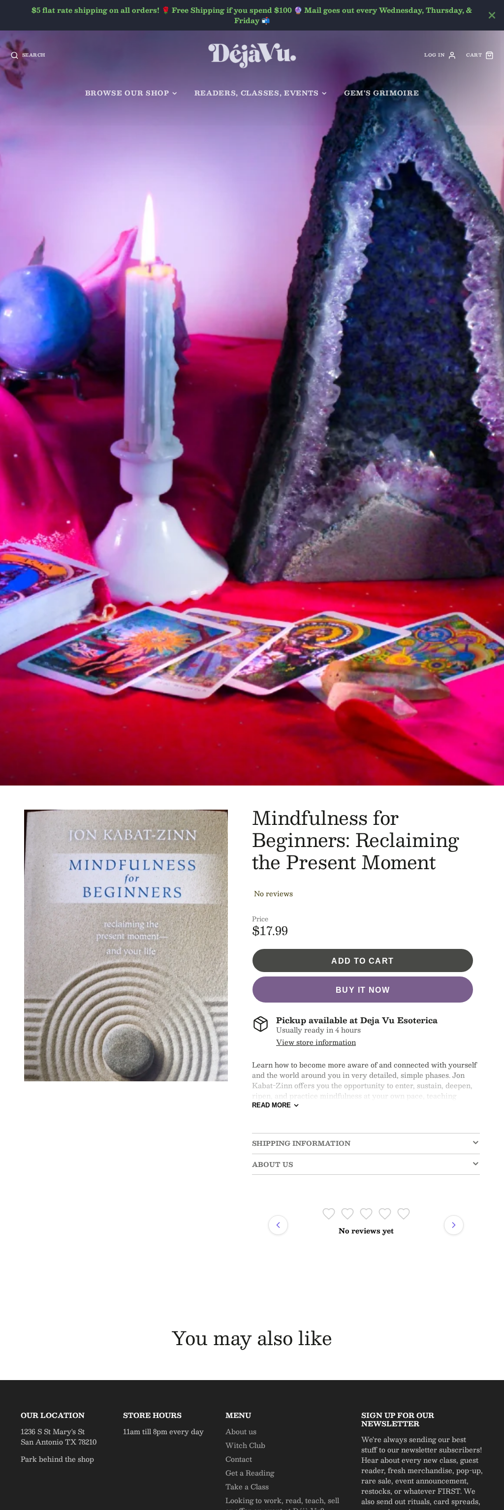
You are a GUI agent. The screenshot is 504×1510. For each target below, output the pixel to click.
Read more (271, 1105)
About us (240, 1431)
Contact (238, 1459)
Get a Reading (249, 1473)
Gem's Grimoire (381, 92)
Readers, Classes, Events (256, 92)
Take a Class (247, 1486)
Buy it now (363, 989)
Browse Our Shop (127, 92)
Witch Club (245, 1445)
